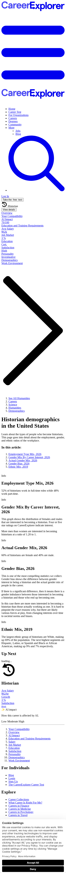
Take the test (12, 199)
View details (9, 209)
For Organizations (18, 115)
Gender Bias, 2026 (18, 463)
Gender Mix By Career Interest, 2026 (29, 457)
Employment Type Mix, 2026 (24, 454)
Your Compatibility (19, 729)
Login (11, 778)
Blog (18, 133)
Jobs (17, 130)
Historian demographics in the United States (30, 422)
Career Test (14, 111)
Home (11, 108)
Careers (12, 118)
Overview (14, 732)
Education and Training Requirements (29, 738)
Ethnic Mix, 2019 (18, 466)
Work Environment (19, 760)
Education (14, 747)
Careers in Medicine (19, 808)
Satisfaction (14, 751)
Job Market (14, 744)
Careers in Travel (17, 815)
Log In (5, 196)
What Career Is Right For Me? (25, 802)
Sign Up (13, 781)
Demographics (16, 757)
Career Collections (18, 799)
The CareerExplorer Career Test (26, 784)
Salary (11, 741)
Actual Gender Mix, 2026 (22, 460)
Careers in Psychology (20, 812)
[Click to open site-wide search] (36, 190)
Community (15, 124)
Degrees (13, 121)
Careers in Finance (18, 805)
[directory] (33, 456)
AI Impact (14, 735)
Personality (14, 754)
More (11, 127)
